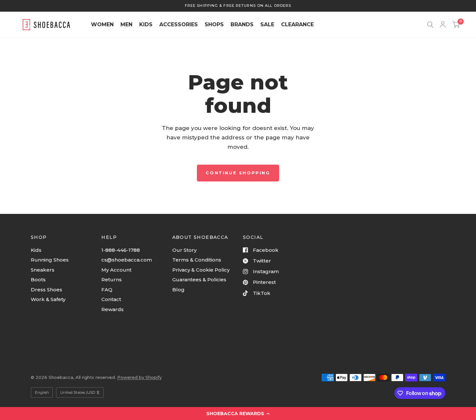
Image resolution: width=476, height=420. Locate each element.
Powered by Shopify (139, 377)
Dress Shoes (46, 289)
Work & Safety (48, 299)
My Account (116, 270)
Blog (178, 289)
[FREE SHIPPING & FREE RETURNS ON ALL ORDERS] (238, 6)
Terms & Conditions (196, 260)
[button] (238, 413)
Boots (38, 279)
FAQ (106, 289)
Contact (111, 299)
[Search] (430, 25)
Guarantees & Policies (199, 279)
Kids (36, 250)
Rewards (112, 309)
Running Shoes (50, 260)
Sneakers (42, 270)
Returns (111, 279)
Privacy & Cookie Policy (201, 270)
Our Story (184, 250)
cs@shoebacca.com (126, 260)
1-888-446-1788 (120, 250)
